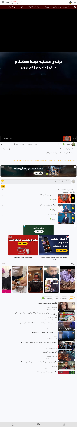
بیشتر (3, 190)
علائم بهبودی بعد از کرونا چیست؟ (47, 372)
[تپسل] (24, 226)
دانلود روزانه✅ (66, 144)
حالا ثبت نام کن (8, 138)
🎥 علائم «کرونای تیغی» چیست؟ (47, 303)
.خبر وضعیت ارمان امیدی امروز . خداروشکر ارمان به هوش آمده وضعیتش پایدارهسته (36, 314)
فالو (60, 144)
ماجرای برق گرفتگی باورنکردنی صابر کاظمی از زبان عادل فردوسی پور (38, 323)
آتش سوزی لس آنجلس (50, 352)
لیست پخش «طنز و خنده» (65, 190)
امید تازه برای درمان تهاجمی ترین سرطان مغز (44, 333)
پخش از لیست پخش (67, 192)
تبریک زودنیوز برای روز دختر (48, 205)
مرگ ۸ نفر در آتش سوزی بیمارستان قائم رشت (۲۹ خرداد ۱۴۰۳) (39, 342)
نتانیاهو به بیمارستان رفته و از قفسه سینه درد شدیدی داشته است (38, 362)
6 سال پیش (5, 149)
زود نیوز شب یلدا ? (50, 215)
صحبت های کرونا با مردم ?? (48, 195)
